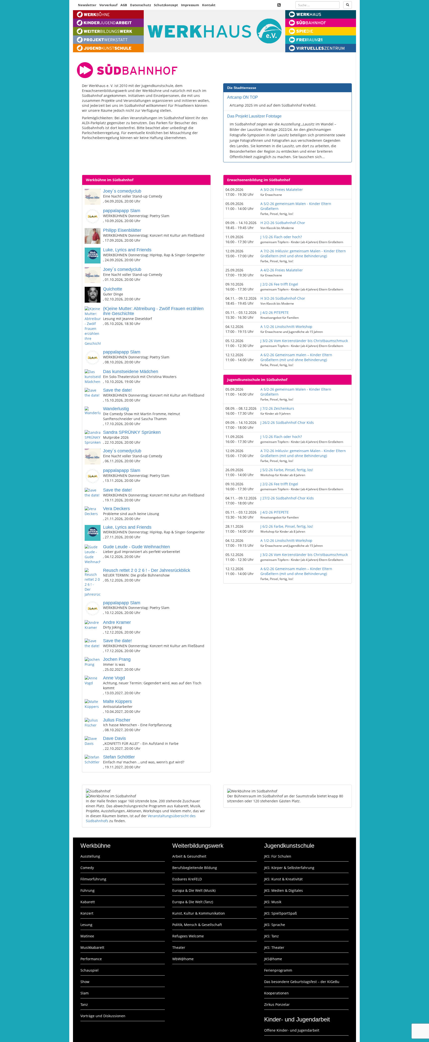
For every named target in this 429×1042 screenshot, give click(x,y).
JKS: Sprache (274, 924)
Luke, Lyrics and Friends (127, 249)
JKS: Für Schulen (277, 856)
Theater (178, 947)
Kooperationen (276, 993)
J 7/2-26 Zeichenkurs (277, 408)
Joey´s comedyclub (122, 191)
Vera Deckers (116, 508)
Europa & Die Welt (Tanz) (192, 901)
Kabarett (87, 901)
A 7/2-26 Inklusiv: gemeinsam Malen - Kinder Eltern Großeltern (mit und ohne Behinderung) (303, 253)
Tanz (84, 1004)
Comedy (87, 867)
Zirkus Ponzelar (277, 1004)
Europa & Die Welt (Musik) (193, 890)
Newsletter (87, 5)
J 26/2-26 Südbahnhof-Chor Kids (287, 422)
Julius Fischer (116, 720)
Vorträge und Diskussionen (102, 1015)
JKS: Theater (274, 947)
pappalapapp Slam (121, 210)
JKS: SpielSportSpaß (280, 913)
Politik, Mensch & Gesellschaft (197, 924)
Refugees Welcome (188, 936)
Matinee (87, 936)
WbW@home (183, 958)
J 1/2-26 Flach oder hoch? (281, 236)
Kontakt (208, 5)
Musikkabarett (92, 947)
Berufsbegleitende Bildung (194, 867)
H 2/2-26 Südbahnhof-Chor (282, 222)
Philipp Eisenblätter (122, 230)
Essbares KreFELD (187, 879)
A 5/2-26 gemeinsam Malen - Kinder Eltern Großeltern (295, 206)
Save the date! (117, 390)
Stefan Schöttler (119, 756)
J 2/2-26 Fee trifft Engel (279, 284)
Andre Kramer (117, 622)
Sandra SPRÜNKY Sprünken (132, 432)
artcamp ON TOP (242, 97)
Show (84, 981)
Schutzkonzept (166, 5)
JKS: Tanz (271, 936)
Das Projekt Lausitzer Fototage (254, 116)
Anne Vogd (114, 677)
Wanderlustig (116, 408)
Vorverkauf (108, 5)
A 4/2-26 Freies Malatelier (281, 270)
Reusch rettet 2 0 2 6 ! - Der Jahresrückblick (146, 570)
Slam (84, 993)
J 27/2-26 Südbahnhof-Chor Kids (287, 498)
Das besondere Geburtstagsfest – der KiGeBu (301, 981)
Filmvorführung (93, 879)
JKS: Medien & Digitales (283, 890)
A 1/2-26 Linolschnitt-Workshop (286, 326)
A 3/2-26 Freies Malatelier (281, 189)
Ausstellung (90, 856)
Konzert (86, 913)
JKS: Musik (272, 901)
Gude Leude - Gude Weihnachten (136, 546)
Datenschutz (140, 5)
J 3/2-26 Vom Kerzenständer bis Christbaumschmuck (304, 340)
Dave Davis (114, 738)
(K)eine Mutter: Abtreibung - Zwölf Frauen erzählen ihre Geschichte (153, 311)
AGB (123, 5)
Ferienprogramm (278, 970)
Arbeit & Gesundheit (189, 856)
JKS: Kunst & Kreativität (283, 879)
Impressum (190, 5)
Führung (87, 890)
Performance (91, 958)
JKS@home (273, 958)
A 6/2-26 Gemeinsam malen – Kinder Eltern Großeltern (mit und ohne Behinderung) (296, 357)
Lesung (86, 924)
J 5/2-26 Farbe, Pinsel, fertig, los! (286, 469)
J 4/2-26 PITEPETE (274, 312)
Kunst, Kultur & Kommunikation (198, 913)
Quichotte (112, 289)
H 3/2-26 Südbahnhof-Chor (282, 298)
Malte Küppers (117, 701)
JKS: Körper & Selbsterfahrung (289, 867)
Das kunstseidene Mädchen (130, 371)
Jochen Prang (117, 659)
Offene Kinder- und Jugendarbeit (291, 1030)
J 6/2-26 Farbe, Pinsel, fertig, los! (286, 526)
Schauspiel (89, 970)
